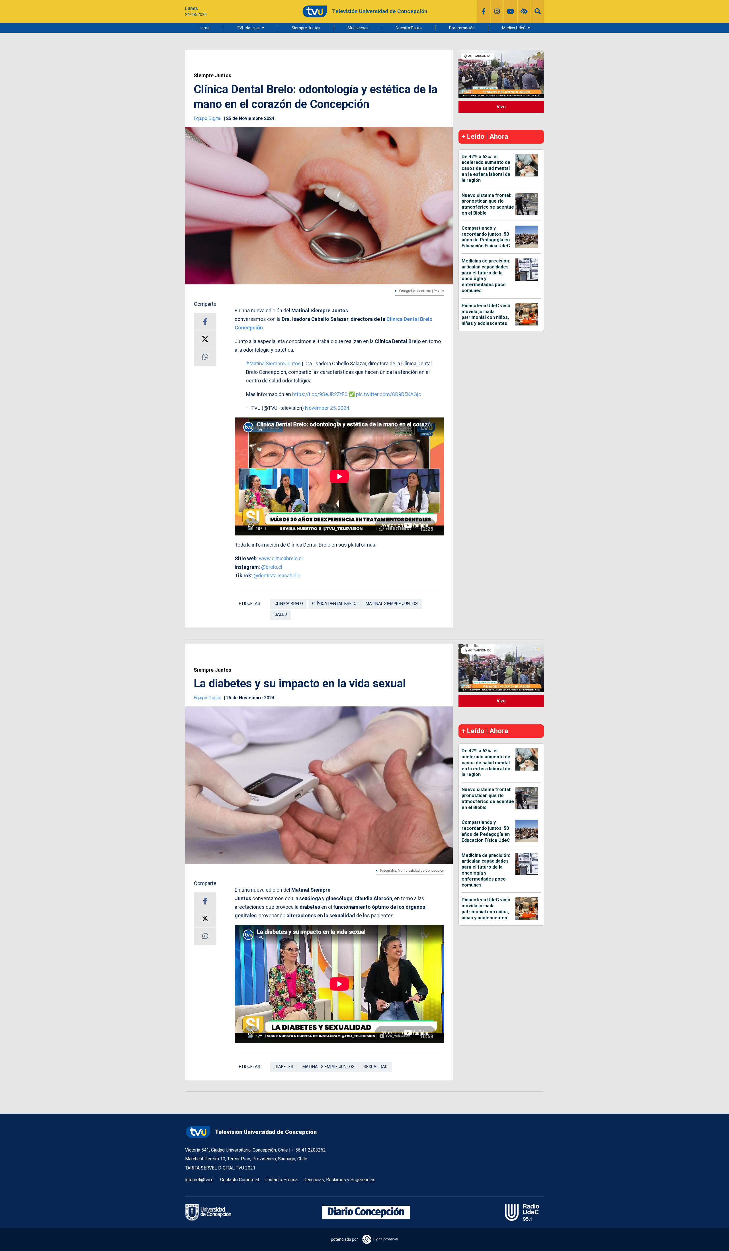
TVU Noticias (248, 28)
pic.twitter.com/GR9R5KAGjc (388, 394)
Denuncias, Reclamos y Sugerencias (339, 1179)
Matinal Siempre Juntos (392, 603)
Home (204, 28)
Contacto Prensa (281, 1179)
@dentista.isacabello (276, 575)
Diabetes (284, 1066)
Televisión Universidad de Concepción (266, 1131)
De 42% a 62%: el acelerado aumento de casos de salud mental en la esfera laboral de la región (486, 168)
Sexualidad (376, 1066)
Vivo (501, 106)
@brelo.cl (271, 567)
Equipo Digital (208, 118)
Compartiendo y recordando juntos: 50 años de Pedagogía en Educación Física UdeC (486, 236)
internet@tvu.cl (199, 1179)
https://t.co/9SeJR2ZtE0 (319, 394)
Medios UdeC (514, 28)
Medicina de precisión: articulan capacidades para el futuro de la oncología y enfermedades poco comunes (486, 275)
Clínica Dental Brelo (334, 603)
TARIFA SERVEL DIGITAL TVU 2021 (220, 1168)
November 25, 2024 (327, 408)
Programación (462, 28)
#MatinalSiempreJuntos (273, 363)
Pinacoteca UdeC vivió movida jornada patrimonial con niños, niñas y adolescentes (486, 314)
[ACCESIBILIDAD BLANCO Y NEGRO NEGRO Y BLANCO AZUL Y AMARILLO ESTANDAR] (524, 11)
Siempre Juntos (306, 28)
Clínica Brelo (289, 603)
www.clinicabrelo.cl (281, 558)
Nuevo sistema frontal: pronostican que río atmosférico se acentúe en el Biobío (488, 204)
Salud (281, 614)
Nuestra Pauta (409, 28)
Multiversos (358, 28)
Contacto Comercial (239, 1179)
